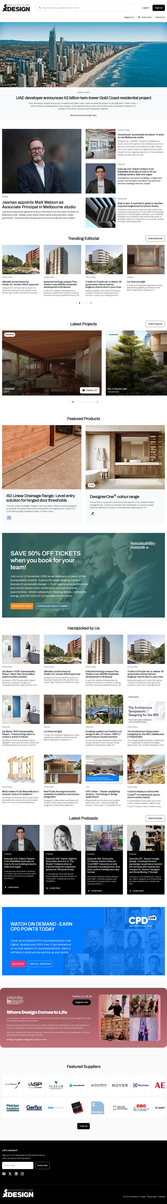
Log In (145, 8)
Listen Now (13, 887)
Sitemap (162, 1196)
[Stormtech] (9, 517)
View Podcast (155, 818)
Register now (82, 1002)
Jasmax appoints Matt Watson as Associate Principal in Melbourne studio (39, 204)
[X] (10, 1174)
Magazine (129, 17)
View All (83, 1126)
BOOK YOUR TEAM (21, 606)
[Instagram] (22, 1174)
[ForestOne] (93, 514)
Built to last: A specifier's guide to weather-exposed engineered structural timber (141, 204)
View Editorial (155, 238)
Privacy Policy (152, 1196)
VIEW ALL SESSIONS (40, 964)
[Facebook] (4, 1174)
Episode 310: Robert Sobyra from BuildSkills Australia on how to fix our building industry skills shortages (137, 172)
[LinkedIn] (16, 1174)
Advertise (160, 17)
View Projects (155, 324)
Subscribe (147, 17)
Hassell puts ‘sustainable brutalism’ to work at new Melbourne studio (141, 136)
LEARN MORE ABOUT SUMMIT (52, 606)
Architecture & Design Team (84, 115)
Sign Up (158, 8)
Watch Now (18, 964)
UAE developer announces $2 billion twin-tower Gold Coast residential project (83, 98)
